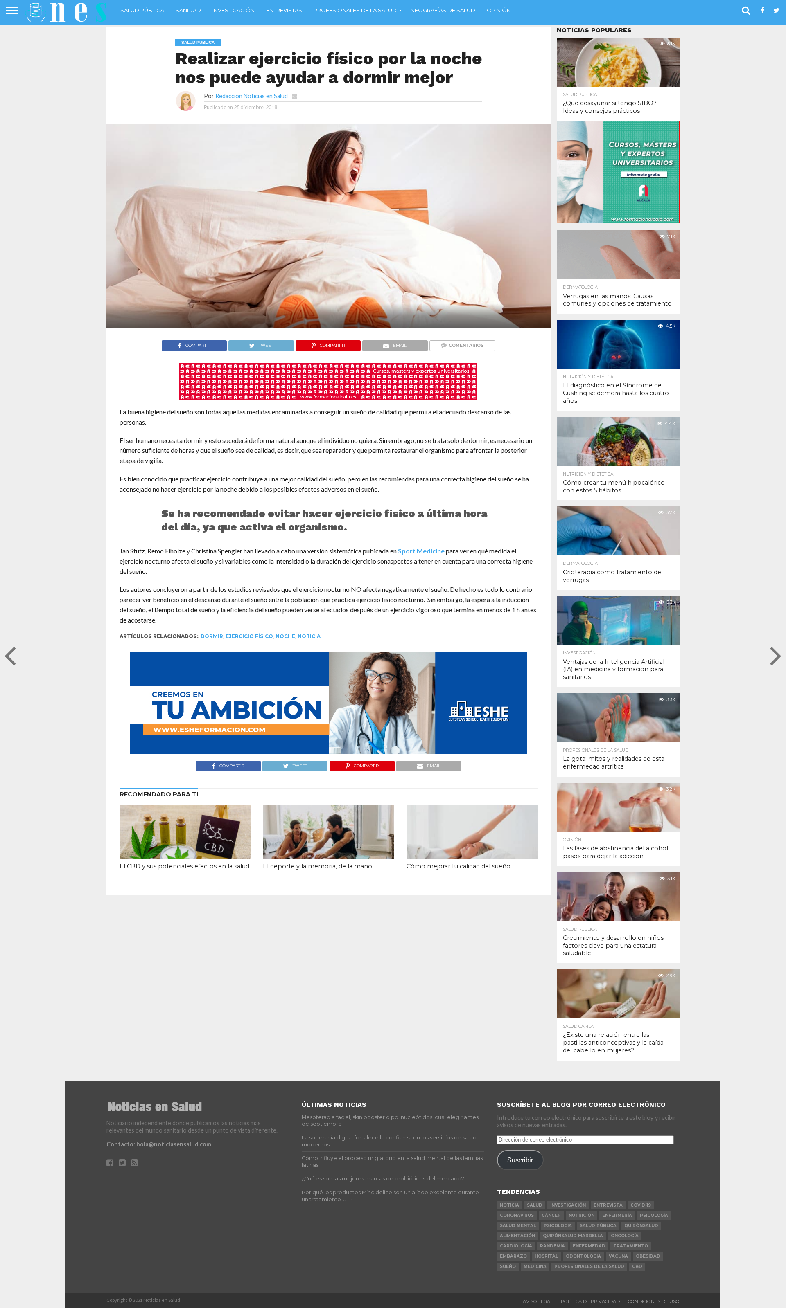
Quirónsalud (641, 1225)
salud (534, 1205)
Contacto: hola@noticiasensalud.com (158, 1144)
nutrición (581, 1215)
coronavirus (517, 1215)
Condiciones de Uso (654, 1301)
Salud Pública (142, 10)
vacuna (618, 1256)
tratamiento (630, 1246)
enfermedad (589, 1246)
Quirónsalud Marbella (573, 1235)
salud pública (598, 1225)
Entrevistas (284, 10)
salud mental (518, 1225)
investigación (568, 1205)
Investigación (233, 10)
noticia (309, 636)
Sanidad (188, 10)
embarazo (513, 1256)
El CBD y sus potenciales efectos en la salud (184, 866)
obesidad (648, 1256)
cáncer (551, 1215)
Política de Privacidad (590, 1301)
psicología (654, 1215)
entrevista (608, 1205)
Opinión (499, 10)
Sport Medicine (421, 551)
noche (285, 636)
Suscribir (520, 1160)
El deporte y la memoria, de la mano (317, 866)
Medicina (535, 1266)
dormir (212, 636)
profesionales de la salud (589, 1266)
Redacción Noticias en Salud (251, 95)
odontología (583, 1256)
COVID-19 (640, 1205)
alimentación (517, 1235)
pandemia (552, 1246)
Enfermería (617, 1215)
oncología (625, 1235)
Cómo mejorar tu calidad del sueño (458, 866)
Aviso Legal (538, 1301)
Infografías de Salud (442, 10)
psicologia (558, 1225)
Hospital (546, 1256)
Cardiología (516, 1246)
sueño (508, 1266)
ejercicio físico (249, 636)
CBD (637, 1266)
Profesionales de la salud (355, 10)
